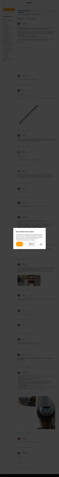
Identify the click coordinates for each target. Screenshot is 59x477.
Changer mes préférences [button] (32, 244)
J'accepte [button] (19, 244)
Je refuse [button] (41, 244)
